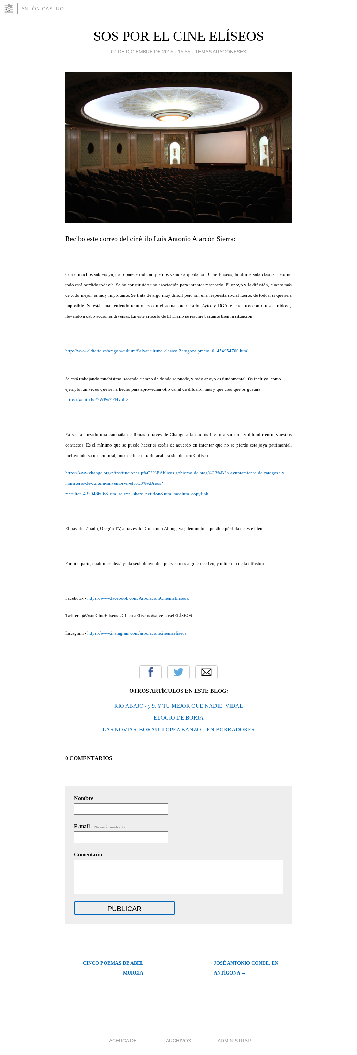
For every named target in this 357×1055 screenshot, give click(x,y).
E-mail (100, 826)
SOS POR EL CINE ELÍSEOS (178, 36)
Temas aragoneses (220, 51)
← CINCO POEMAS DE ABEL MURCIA (110, 968)
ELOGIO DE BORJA (179, 718)
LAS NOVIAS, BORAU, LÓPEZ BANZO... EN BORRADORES (178, 729)
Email (206, 672)
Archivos (178, 1041)
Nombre (83, 798)
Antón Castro (42, 8)
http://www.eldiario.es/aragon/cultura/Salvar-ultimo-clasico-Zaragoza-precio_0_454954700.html (157, 351)
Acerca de (123, 1041)
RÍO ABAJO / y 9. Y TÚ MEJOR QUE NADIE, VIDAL (178, 706)
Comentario (88, 855)
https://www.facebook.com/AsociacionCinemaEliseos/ (138, 598)
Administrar (234, 1041)
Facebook (150, 672)
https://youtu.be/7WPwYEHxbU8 (97, 399)
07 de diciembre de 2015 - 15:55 (150, 51)
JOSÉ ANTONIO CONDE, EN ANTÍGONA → (246, 968)
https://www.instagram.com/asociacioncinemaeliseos (137, 633)
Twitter (178, 672)
